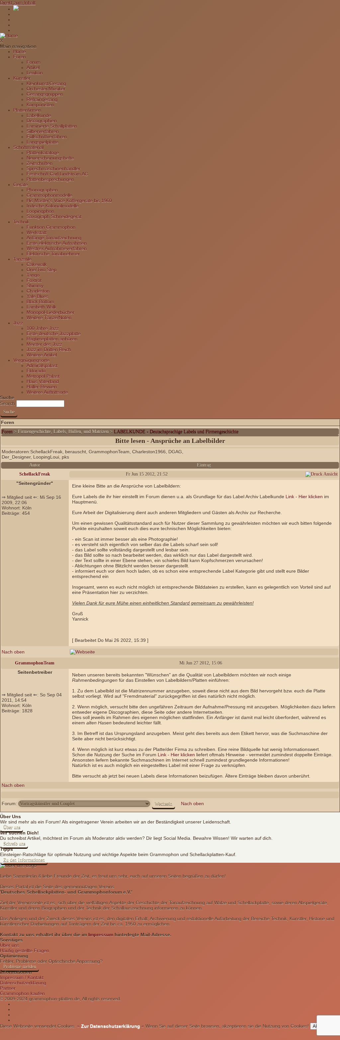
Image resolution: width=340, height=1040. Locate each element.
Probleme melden (19, 966)
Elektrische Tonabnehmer (53, 253)
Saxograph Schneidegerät (54, 216)
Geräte (20, 184)
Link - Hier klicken (304, 496)
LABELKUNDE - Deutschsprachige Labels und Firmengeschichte (176, 431)
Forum (34, 62)
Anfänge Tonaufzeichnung (54, 237)
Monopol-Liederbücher (50, 312)
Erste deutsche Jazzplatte (54, 333)
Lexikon (35, 72)
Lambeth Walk (41, 307)
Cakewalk (37, 264)
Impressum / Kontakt (21, 977)
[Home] (9, 35)
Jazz (18, 323)
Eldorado (36, 370)
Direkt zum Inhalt (18, 2)
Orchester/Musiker (46, 88)
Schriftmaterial (28, 147)
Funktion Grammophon (51, 227)
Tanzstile (22, 259)
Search (7, 403)
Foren (19, 57)
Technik (21, 221)
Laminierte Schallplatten (52, 126)
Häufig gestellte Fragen (24, 950)
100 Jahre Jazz (43, 328)
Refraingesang (42, 99)
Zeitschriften (39, 163)
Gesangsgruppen (45, 94)
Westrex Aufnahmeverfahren (57, 248)
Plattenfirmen (27, 110)
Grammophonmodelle (49, 195)
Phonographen (42, 190)
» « (110, 1026)
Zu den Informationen (24, 859)
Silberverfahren (43, 131)
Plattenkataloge (43, 152)
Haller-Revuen (42, 386)
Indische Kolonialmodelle (53, 206)
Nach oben (13, 652)
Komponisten (40, 104)
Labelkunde (39, 115)
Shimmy (35, 285)
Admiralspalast (42, 365)
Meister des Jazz (44, 344)
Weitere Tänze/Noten (49, 317)
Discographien (42, 120)
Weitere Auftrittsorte (47, 392)
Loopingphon (40, 211)
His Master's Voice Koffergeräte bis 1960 (69, 200)
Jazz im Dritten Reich (49, 349)
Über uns (11, 827)
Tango (33, 275)
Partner (8, 988)
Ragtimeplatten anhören (52, 339)
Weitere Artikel (42, 355)
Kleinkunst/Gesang (46, 83)
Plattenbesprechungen (50, 179)
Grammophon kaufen (22, 993)
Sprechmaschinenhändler (53, 168)
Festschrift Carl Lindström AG (57, 174)
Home (19, 51)
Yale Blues (37, 296)
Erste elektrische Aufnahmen (57, 243)
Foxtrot (34, 280)
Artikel (33, 67)
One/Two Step (41, 269)
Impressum (100, 934)
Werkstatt (36, 232)
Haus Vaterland (43, 381)
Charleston (38, 291)
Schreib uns (14, 843)
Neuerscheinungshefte (50, 158)
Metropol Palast (43, 376)
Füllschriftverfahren (47, 136)
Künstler (22, 78)
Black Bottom (40, 301)
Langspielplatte (42, 142)
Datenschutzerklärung (23, 982)
